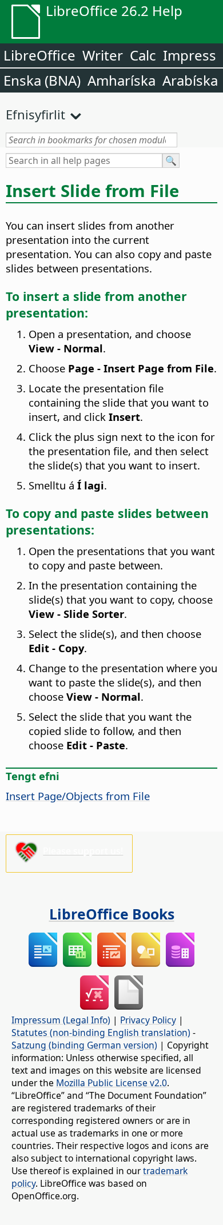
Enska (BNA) (42, 80)
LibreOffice (39, 55)
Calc (143, 55)
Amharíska (121, 80)
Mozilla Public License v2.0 (111, 1083)
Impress (189, 55)
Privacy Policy (148, 1020)
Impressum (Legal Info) (60, 1020)
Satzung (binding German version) (84, 1045)
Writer (102, 55)
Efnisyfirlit (35, 114)
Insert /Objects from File (78, 796)
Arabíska (190, 80)
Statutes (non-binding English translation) (100, 1032)
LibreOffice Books (111, 913)
